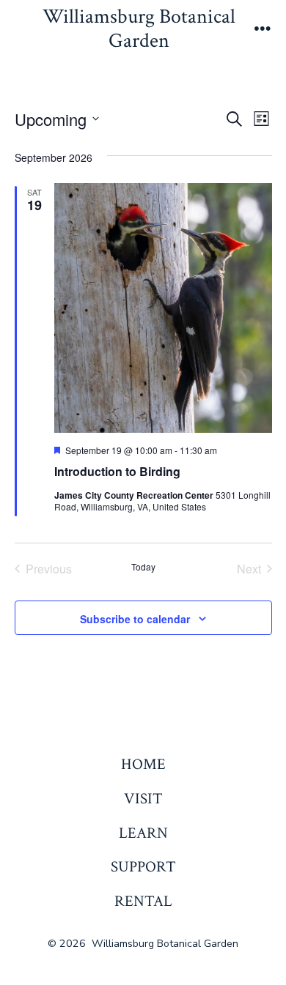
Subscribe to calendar (135, 619)
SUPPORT (143, 867)
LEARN (143, 833)
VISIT (143, 799)
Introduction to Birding (117, 471)
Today (143, 567)
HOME (143, 764)
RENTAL (143, 901)
